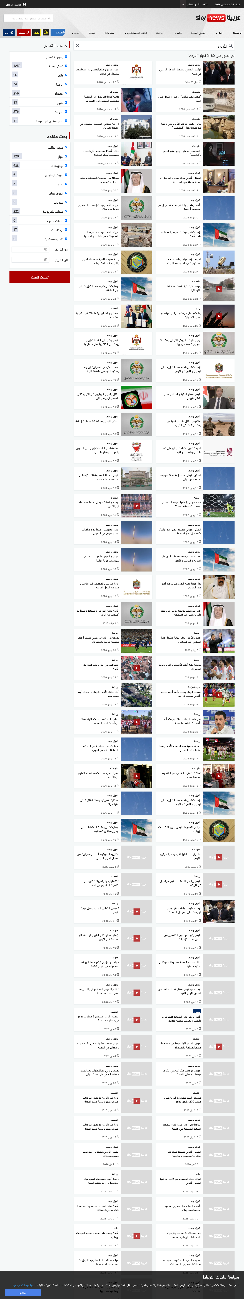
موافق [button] (23, 1292)
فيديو (92, 32)
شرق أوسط (198, 32)
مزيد (76, 32)
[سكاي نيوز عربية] (218, 18)
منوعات (109, 32)
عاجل (36, 32)
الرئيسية (237, 32)
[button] (24, 32)
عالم (179, 32)
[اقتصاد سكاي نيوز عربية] (58, 32)
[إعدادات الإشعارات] (46, 32)
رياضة (159, 32)
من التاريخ (61, 249)
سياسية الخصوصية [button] (23, 1284)
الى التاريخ (61, 259)
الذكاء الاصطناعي (137, 32)
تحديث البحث (40, 277)
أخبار (220, 32)
